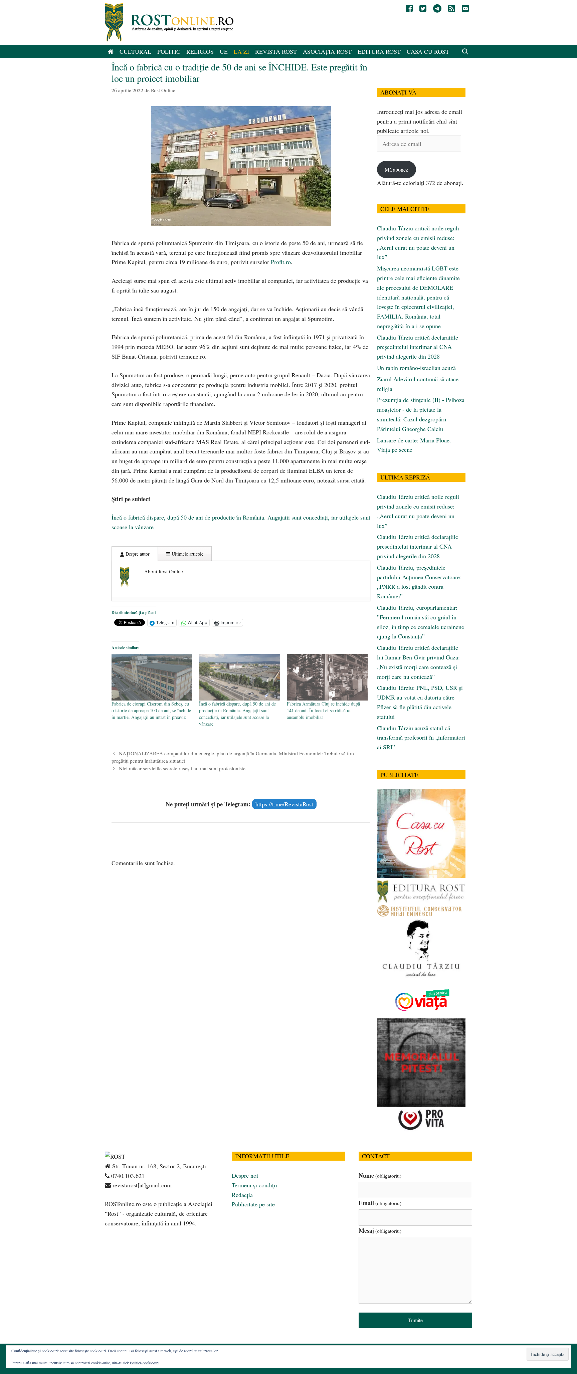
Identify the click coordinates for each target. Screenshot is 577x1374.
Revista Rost (276, 51)
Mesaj (380, 1230)
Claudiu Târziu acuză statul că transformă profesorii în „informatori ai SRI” (421, 737)
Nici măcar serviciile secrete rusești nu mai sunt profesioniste (182, 768)
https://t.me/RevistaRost (284, 804)
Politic (168, 51)
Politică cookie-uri (144, 1362)
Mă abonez (396, 169)
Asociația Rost (327, 51)
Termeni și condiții (254, 1185)
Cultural (135, 51)
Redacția (242, 1195)
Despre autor (137, 554)
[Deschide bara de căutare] (465, 51)
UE (224, 51)
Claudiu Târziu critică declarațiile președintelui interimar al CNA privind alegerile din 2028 (417, 347)
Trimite (415, 1320)
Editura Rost (379, 51)
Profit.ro (281, 262)
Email (380, 1202)
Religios (200, 51)
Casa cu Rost (428, 51)
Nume (380, 1175)
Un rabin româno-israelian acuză (416, 368)
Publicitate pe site (253, 1204)
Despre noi (245, 1175)
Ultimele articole (186, 554)
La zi (241, 51)
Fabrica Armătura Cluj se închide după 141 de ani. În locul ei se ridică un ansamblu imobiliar (323, 710)
